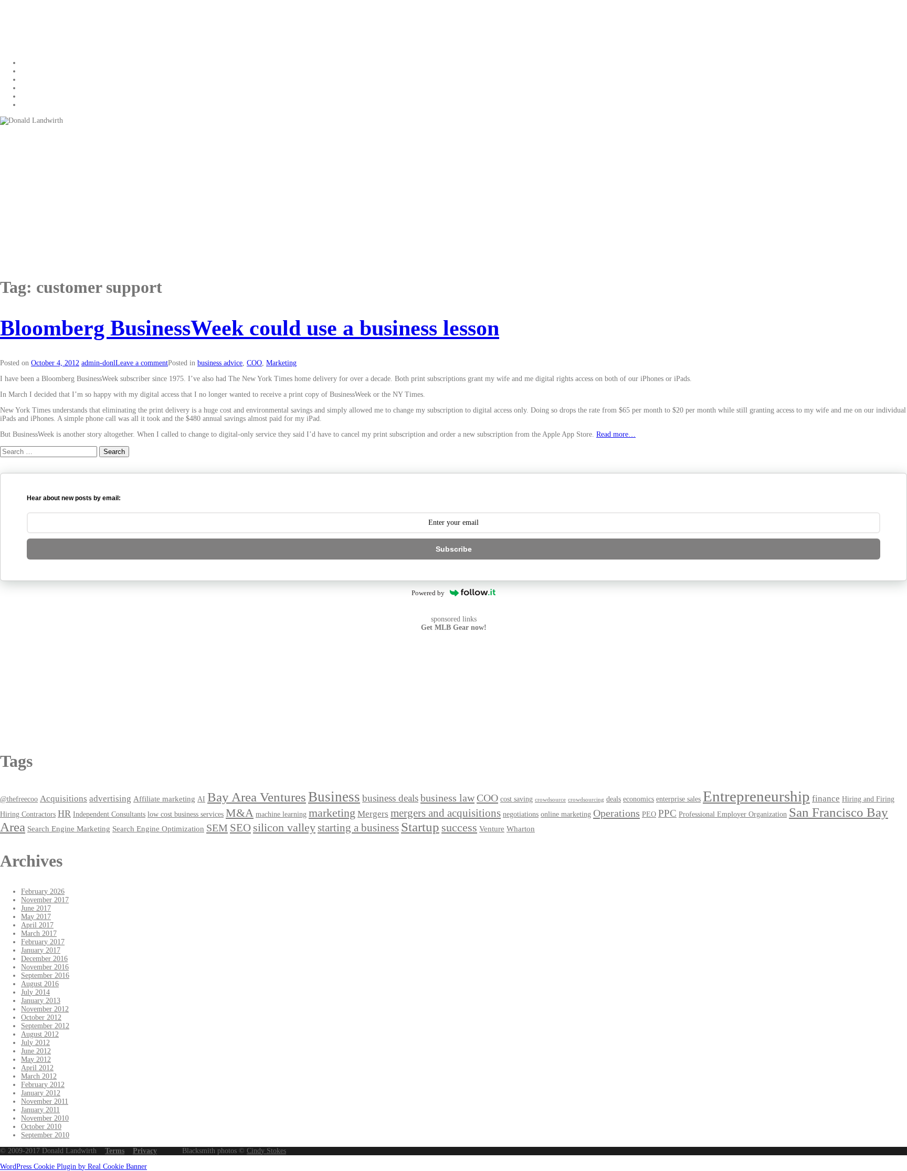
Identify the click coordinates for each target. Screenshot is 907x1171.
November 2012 (45, 1009)
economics (638, 799)
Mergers (372, 814)
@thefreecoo (19, 799)
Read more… (616, 434)
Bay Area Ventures (256, 797)
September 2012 (45, 1026)
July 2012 (35, 1043)
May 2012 (36, 1059)
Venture (491, 828)
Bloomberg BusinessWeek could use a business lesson (249, 328)
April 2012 (37, 1068)
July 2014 (35, 992)
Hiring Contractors (28, 814)
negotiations (521, 814)
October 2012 (41, 1017)
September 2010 (45, 1135)
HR (64, 813)
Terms (114, 1151)
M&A (240, 813)
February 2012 (43, 1085)
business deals (390, 798)
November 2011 (44, 1101)
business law (447, 798)
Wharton (521, 828)
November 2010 (45, 1118)
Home (30, 63)
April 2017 (37, 925)
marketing (332, 813)
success (459, 827)
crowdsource (550, 800)
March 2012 (39, 1076)
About (30, 96)
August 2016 (40, 984)
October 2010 (41, 1127)
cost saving (516, 799)
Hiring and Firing (868, 799)
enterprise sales (678, 799)
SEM (217, 828)
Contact (32, 88)
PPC (667, 813)
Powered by (428, 593)
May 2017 (36, 917)
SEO (240, 827)
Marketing (281, 363)
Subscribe (454, 549)
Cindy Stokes (266, 1151)
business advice (219, 363)
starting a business (358, 827)
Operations (616, 813)
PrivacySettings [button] (44, 105)
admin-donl (98, 363)
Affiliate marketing (164, 798)
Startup (420, 827)
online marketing (566, 814)
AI (201, 799)
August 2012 (40, 1034)
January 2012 (40, 1093)
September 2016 (45, 975)
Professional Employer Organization (733, 814)
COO (254, 363)
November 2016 (45, 967)
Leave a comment (141, 363)
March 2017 (39, 933)
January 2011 (40, 1110)
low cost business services (185, 814)
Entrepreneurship (756, 796)
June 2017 (36, 908)
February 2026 (43, 891)
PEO (649, 814)
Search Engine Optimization (158, 828)
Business (334, 797)
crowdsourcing (586, 800)
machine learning (281, 814)
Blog (28, 71)
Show (29, 79)
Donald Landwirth (67, 20)
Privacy (145, 1151)
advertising (110, 799)
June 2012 (36, 1051)
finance (826, 799)
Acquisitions (63, 799)
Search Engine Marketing (68, 828)
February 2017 (43, 942)
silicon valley (284, 827)
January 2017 (40, 950)
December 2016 (44, 959)
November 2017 (45, 900)
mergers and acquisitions (446, 813)
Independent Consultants (109, 814)
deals (613, 799)
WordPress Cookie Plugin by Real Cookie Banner (73, 1166)
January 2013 (40, 1001)
